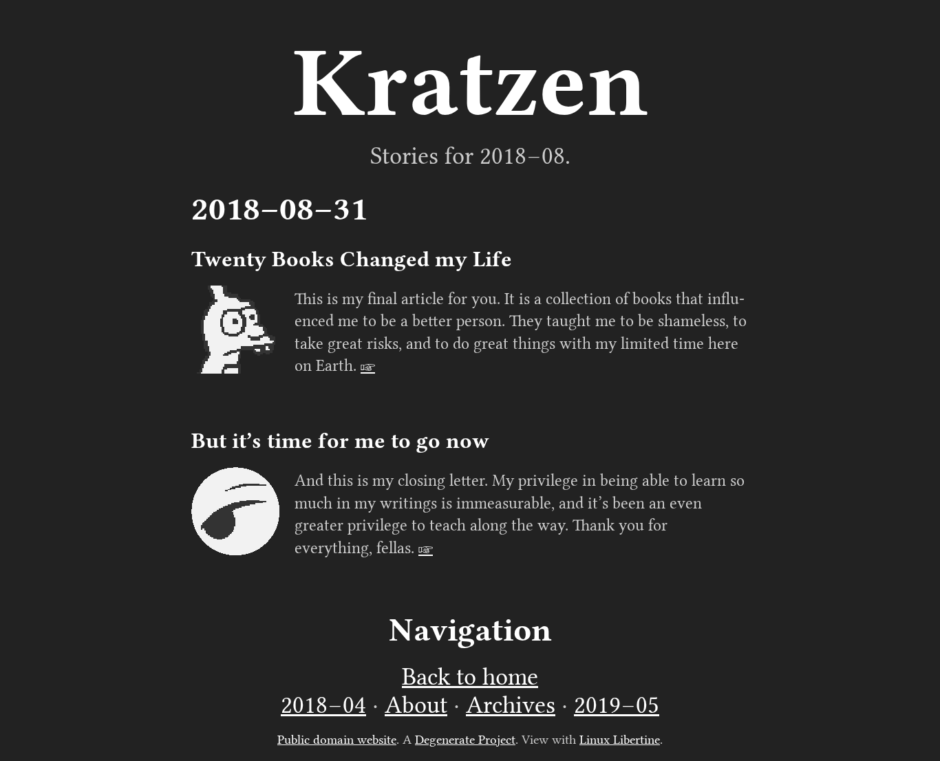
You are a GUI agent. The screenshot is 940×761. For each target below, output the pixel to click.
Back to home (470, 677)
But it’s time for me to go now (340, 440)
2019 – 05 (616, 705)
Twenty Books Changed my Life (351, 259)
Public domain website (336, 739)
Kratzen (470, 81)
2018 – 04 (323, 705)
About (416, 705)
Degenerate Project (465, 739)
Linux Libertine (619, 739)
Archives (510, 705)
